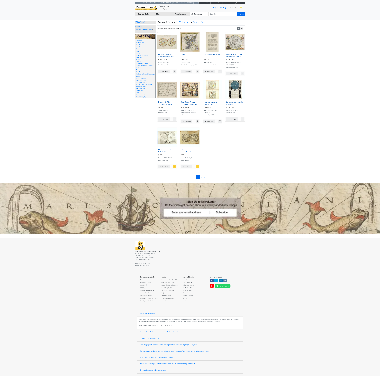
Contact (214, 3)
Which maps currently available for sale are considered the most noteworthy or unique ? (167, 364)
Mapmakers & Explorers (147, 290)
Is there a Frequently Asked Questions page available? (157, 357)
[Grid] (238, 28)
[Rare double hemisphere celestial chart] (190, 150)
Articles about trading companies (149, 298)
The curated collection (168, 290)
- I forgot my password (189, 285)
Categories (138, 26)
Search (241, 14)
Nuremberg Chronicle (142, 63)
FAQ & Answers (166, 293)
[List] (241, 28)
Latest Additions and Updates (170, 285)
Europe (138, 49)
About (219, 3)
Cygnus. (184, 54)
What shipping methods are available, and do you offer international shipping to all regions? (168, 345)
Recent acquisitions (141, 95)
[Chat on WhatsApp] (222, 286)
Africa (138, 53)
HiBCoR (185, 298)
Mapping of (143, 285)
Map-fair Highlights (141, 97)
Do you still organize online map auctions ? (153, 370)
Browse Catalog (219, 8)
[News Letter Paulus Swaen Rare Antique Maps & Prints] (190, 208)
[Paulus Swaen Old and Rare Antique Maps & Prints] (146, 8)
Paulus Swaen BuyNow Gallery (170, 280)
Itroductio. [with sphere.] (212, 54)
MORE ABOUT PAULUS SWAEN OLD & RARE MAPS (154, 326)
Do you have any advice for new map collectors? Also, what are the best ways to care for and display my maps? (174, 351)
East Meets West (140, 88)
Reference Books (141, 86)
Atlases (138, 59)
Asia (137, 51)
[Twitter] (216, 280)
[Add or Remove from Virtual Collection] (174, 71)
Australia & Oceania (142, 55)
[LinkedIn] (221, 280)
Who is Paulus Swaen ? (147, 313)
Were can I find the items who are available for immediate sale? (159, 332)
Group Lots (139, 90)
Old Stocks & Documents (143, 82)
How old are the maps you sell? (149, 338)
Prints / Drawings (141, 78)
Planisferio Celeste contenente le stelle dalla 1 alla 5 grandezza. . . (167, 56)
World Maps (139, 45)
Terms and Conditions (167, 298)
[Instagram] (225, 280)
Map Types (139, 72)
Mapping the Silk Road (146, 301)
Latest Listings (206, 3)
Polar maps (139, 57)
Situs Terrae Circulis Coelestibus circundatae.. (190, 103)
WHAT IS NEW (187, 288)
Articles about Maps (145, 282)
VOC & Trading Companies (144, 84)
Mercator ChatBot (166, 295)
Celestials (138, 29)
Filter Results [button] (141, 22)
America (138, 47)
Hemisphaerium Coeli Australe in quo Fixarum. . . (235, 56)
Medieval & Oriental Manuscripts (145, 74)
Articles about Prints (146, 295)
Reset (150, 29)
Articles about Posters (146, 293)
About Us (185, 280)
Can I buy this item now (168, 282)
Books (138, 76)
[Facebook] (212, 280)
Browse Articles (144, 280)
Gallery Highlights (167, 288)
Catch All (139, 93)
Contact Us (165, 301)
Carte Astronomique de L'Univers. (234, 103)
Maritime (138, 70)
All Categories (140, 43)
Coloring (142, 288)
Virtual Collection (188, 295)
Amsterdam (186, 301)
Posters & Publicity (141, 80)
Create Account (227, 3)
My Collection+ (238, 3)
